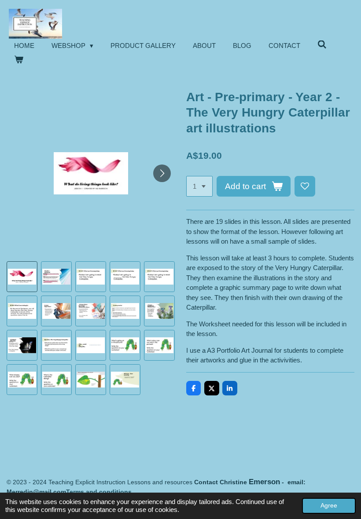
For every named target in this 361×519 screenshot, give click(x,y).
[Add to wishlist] (305, 186)
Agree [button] (328, 505)
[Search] (322, 45)
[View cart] (19, 60)
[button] (22, 276)
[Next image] (162, 173)
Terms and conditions (99, 491)
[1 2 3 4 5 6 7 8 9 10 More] (199, 186)
